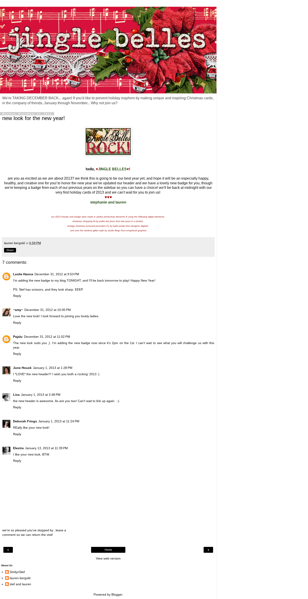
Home (108, 549)
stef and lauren (20, 584)
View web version (108, 558)
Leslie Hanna (23, 274)
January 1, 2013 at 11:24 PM (58, 421)
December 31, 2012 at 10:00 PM (47, 310)
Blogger (116, 594)
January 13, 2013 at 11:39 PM (46, 448)
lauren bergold (20, 578)
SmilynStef (17, 572)
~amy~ (18, 310)
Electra (18, 448)
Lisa (16, 394)
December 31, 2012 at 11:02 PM (47, 336)
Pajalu (18, 336)
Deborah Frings (25, 421)
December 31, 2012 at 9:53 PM (56, 274)
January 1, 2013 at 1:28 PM (52, 368)
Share (10, 250)
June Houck (22, 368)
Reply (17, 296)
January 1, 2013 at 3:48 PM (40, 394)
